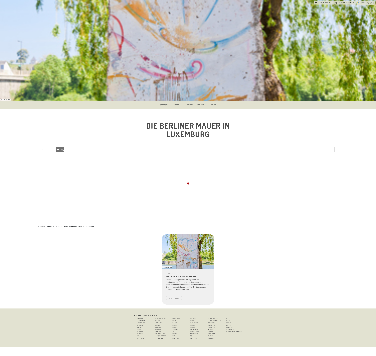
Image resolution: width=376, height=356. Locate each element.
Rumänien (211, 323)
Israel (174, 325)
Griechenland (160, 334)
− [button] (336, 151)
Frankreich (159, 329)
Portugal (193, 338)
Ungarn (228, 323)
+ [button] (336, 148)
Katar (174, 336)
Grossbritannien (160, 336)
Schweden (211, 327)
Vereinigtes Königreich (234, 331)
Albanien (140, 318)
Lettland (193, 318)
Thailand (211, 338)
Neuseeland (194, 329)
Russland (211, 325)
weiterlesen (174, 298)
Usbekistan (230, 327)
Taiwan (210, 336)
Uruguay (229, 325)
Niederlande (194, 331)
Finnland (158, 327)
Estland (157, 325)
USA (227, 318)
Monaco (193, 327)
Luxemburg (170, 273)
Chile (138, 336)
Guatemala (159, 338)
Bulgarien (140, 334)
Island (174, 323)
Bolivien (139, 329)
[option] (188, 268)
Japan (174, 331)
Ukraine (228, 321)
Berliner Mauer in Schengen (181, 276)
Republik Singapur (214, 321)
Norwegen (194, 334)
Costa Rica (140, 338)
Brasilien (140, 331)
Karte (176, 105)
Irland (174, 321)
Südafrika (211, 334)
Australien (141, 323)
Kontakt (212, 105)
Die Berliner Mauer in (146, 315)
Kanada (175, 334)
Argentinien (141, 321)
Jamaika (175, 329)
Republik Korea (213, 318)
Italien (174, 327)
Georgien (158, 331)
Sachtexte (188, 105)
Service (200, 105)
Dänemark (158, 323)
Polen (192, 336)
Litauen (193, 321)
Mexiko (192, 325)
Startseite (164, 105)
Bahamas (140, 325)
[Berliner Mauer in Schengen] (188, 183)
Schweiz (211, 329)
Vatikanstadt (230, 329)
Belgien (139, 327)
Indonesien (176, 318)
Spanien (210, 331)
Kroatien (175, 338)
